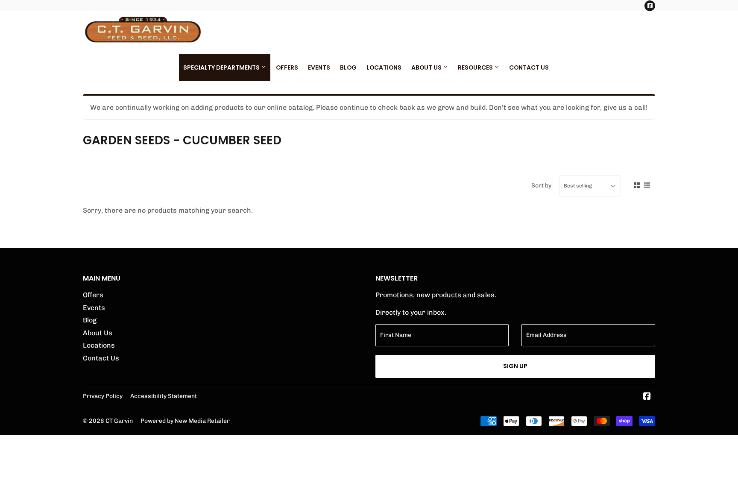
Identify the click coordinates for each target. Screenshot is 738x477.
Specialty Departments (222, 67)
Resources (476, 67)
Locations (383, 67)
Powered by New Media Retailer (185, 420)
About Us (427, 67)
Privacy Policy (103, 395)
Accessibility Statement (163, 395)
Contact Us (529, 67)
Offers (287, 67)
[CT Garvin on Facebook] (647, 397)
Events (319, 67)
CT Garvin (119, 420)
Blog (348, 67)
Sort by (541, 185)
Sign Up (515, 366)
